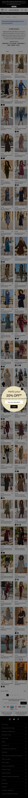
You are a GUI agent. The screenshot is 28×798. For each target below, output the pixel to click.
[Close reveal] (22, 389)
